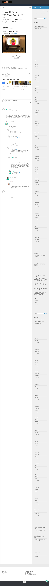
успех (45, 292)
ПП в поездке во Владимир (39, 26)
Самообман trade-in (15, 86)
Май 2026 (36, 68)
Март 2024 (36, 125)
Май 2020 (36, 226)
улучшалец (42, 292)
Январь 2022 (37, 182)
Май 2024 (36, 121)
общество (36, 284)
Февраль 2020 (37, 504)
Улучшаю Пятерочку (38, 28)
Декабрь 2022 (37, 158)
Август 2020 (36, 219)
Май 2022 (36, 173)
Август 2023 (36, 412)
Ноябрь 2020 (37, 213)
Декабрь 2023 (37, 132)
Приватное (36, 556)
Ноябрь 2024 (37, 108)
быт (44, 275)
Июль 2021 (36, 195)
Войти (36, 302)
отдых (39, 284)
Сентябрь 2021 (37, 191)
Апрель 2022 (37, 447)
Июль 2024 (36, 116)
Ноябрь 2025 (37, 81)
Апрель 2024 (37, 123)
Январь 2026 (37, 77)
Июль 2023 (36, 143)
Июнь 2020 (36, 224)
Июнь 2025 (36, 92)
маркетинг (35, 282)
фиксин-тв (36, 293)
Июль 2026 (36, 64)
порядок (36, 554)
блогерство (42, 275)
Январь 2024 (37, 401)
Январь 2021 (37, 208)
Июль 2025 (36, 90)
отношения (41, 284)
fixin (9, 123)
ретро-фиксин (36, 289)
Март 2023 (36, 151)
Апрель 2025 (37, 97)
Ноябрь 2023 (37, 134)
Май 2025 (36, 366)
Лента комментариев (38, 306)
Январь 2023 (37, 156)
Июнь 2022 (36, 171)
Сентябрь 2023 (37, 138)
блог (3, 7)
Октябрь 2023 (37, 136)
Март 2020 (36, 230)
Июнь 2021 (36, 197)
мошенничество (37, 283)
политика (40, 288)
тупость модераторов (37, 292)
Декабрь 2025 (37, 79)
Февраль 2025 (37, 101)
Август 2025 (36, 88)
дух (35, 278)
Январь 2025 (37, 103)
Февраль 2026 (37, 75)
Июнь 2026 (36, 66)
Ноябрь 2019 (37, 239)
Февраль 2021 (37, 206)
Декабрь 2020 (37, 482)
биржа (38, 275)
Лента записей (37, 304)
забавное (37, 279)
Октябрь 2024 (37, 110)
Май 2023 (36, 147)
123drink (16, 125)
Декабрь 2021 (37, 184)
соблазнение (40, 289)
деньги (35, 276)
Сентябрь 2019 (37, 243)
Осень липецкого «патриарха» (40, 24)
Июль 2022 (36, 169)
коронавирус (41, 280)
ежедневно (40, 278)
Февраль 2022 (37, 180)
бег (36, 275)
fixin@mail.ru (4, 571)
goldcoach (35, 275)
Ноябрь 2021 (37, 458)
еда (36, 278)
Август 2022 (36, 167)
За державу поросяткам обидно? (40, 30)
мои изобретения (37, 552)
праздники (45, 288)
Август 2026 (36, 62)
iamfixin (15, 33)
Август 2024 (36, 114)
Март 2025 (36, 99)
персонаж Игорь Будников (43, 287)
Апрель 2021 (37, 202)
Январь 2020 (37, 235)
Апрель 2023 (37, 149)
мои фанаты (40, 282)
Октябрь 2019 (37, 241)
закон (40, 279)
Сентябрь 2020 (37, 217)
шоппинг (40, 294)
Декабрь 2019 (37, 237)
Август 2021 (36, 193)
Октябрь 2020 (37, 215)
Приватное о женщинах (38, 558)
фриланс (44, 293)
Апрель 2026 (37, 70)
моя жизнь (42, 283)
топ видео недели (41, 290)
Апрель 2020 (37, 228)
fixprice (18, 158)
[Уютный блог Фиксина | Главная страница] (7, 2)
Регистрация (37, 300)
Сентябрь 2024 (37, 112)
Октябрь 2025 (37, 355)
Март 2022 (36, 178)
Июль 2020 (36, 493)
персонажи (35, 288)
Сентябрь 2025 (37, 86)
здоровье (42, 279)
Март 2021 (36, 204)
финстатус (40, 293)
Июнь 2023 (36, 145)
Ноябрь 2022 (37, 160)
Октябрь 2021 (37, 189)
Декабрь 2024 (37, 377)
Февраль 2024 (37, 127)
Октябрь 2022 (37, 162)
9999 (19, 172)
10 (30, 7)
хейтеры (36, 294)
